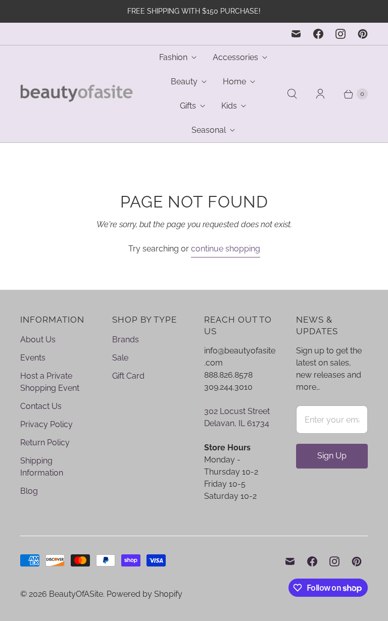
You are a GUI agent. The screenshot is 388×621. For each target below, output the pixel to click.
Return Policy (45, 442)
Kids (229, 106)
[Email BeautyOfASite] (296, 34)
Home (234, 81)
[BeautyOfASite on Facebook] (318, 34)
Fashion (173, 57)
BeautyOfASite (76, 594)
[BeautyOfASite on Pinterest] (363, 34)
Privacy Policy (46, 424)
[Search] (292, 94)
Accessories (235, 57)
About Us (38, 339)
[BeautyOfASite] (77, 94)
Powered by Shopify (144, 594)
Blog (29, 491)
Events (32, 358)
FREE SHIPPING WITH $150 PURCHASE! (194, 11)
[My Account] (320, 94)
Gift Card (128, 376)
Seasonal (208, 130)
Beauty (184, 81)
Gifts (188, 106)
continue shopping (225, 248)
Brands (125, 339)
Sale (120, 358)
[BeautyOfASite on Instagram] (340, 34)
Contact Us (41, 406)
